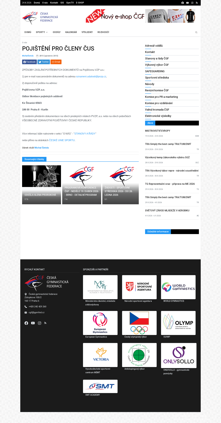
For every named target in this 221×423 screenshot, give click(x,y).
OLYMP (166, 337)
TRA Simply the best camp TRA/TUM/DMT (168, 144)
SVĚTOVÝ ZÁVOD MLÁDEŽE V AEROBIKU (167, 210)
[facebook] (182, 3)
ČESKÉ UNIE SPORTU (62, 140)
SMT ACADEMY (92, 395)
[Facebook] (27, 323)
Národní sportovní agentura (138, 301)
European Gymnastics (96, 337)
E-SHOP (80, 3)
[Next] (133, 186)
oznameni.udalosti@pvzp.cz (91, 76)
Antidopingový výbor (134, 369)
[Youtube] (33, 323)
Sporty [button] (40, 32)
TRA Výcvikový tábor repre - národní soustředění (171, 170)
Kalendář (71, 32)
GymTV (70, 3)
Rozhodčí (103, 32)
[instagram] (192, 3)
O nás (45, 3)
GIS (62, 3)
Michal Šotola (27, 56)
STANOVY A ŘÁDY (84, 133)
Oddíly (56, 32)
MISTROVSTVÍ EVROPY (157, 130)
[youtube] (187, 3)
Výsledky (87, 32)
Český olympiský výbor (135, 337)
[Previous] (27, 186)
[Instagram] (40, 323)
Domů (37, 3)
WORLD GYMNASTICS (173, 301)
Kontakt (54, 3)
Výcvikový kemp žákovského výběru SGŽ (167, 157)
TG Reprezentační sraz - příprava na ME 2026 (170, 183)
